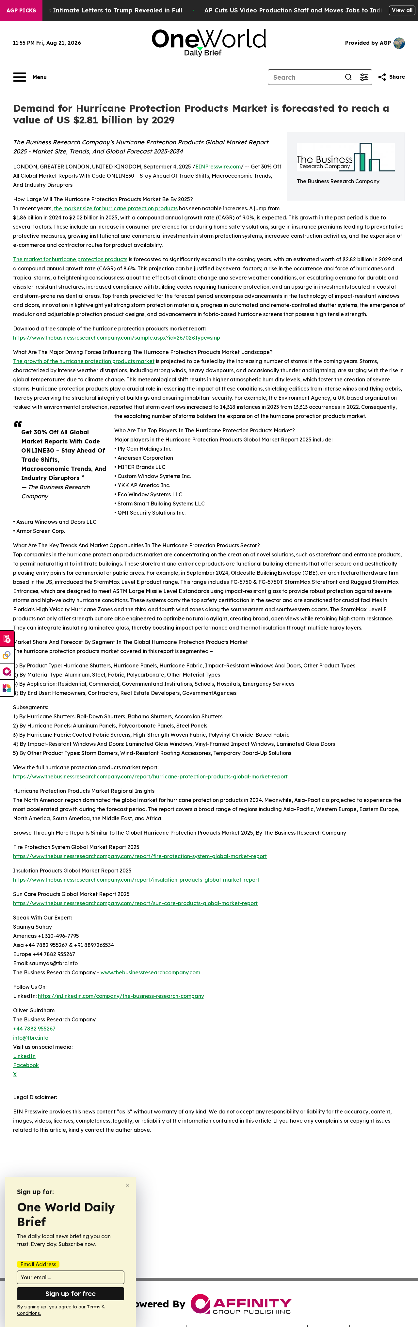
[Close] (127, 1185)
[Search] (348, 77)
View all (402, 10)
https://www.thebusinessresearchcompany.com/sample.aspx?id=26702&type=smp (116, 337)
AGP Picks (21, 10)
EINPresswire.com (218, 166)
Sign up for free (70, 1293)
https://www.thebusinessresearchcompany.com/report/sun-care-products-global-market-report (135, 903)
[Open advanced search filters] (364, 77)
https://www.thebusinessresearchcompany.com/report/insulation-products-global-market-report (136, 879)
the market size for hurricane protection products (116, 208)
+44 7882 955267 (34, 1028)
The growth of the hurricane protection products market (83, 361)
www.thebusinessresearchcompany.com (150, 972)
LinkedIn (24, 1056)
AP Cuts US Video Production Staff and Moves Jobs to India (295, 10)
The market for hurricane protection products (70, 259)
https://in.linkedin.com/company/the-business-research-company (121, 996)
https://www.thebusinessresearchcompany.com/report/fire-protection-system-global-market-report (140, 856)
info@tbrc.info (30, 1037)
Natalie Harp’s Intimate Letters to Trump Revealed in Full (94, 10)
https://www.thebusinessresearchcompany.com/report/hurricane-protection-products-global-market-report (150, 776)
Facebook (26, 1065)
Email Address (38, 1264)
